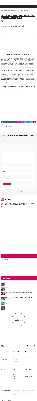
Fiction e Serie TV (15, 357)
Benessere (15, 367)
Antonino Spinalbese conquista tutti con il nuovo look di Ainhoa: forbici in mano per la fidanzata (18, 292)
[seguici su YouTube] (33, 346)
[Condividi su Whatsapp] (31, 122)
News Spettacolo (27, 357)
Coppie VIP (5, 10)
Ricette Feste (27, 378)
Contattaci (18, 387)
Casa (14, 369)
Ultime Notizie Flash (4, 259)
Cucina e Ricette (29, 367)
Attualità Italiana (3, 354)
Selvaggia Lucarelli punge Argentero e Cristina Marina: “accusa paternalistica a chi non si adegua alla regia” (20, 306)
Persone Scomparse (4, 359)
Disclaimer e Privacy (8, 387)
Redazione (14, 387)
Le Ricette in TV (27, 372)
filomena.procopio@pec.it (7, 394)
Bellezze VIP (15, 354)
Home (2, 10)
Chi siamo (2, 387)
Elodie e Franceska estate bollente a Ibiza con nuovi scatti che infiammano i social (16, 287)
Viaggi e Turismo (15, 378)
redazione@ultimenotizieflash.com (7, 393)
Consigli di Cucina (28, 369)
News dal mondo (3, 369)
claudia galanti (10, 126)
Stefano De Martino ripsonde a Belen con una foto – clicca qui (13, 91)
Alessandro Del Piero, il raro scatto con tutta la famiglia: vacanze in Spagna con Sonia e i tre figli (18, 297)
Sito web (4, 177)
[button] (35, 6)
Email (4, 171)
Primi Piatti (26, 374)
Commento (4, 150)
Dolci (26, 371)
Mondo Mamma (15, 372)
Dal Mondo (3, 355)
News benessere (15, 374)
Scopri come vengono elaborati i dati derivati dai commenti (25, 191)
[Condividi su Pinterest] (34, 122)
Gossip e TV (16, 351)
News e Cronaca (5, 351)
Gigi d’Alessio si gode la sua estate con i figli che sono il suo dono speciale (15, 302)
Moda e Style (15, 371)
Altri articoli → (3, 206)
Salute (14, 376)
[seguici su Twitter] (35, 346)
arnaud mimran (4, 126)
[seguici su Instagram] (30, 346)
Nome (4, 165)
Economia (2, 357)
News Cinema (27, 354)
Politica (2, 361)
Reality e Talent (15, 361)
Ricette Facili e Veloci (28, 376)
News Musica (27, 355)
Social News (4, 367)
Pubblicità (23, 387)
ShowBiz (27, 351)
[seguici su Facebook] (28, 346)
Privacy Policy (28, 387)
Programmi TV (15, 359)
